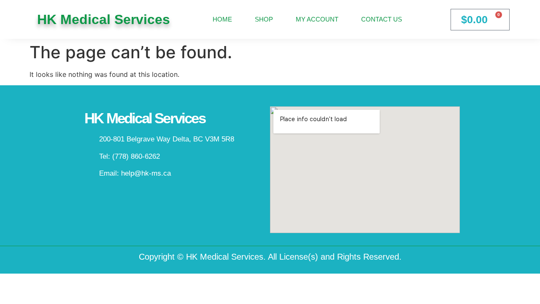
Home (222, 19)
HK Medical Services (103, 19)
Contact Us (381, 19)
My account (317, 19)
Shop (264, 19)
